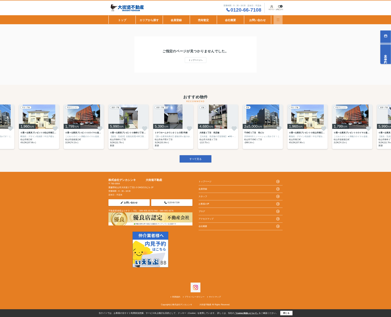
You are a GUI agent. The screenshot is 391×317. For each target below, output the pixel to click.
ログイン (272, 9)
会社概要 (230, 20)
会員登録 (176, 20)
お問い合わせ (257, 20)
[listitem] (128, 126)
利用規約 (176, 297)
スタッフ (203, 196)
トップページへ (196, 60)
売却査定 (203, 20)
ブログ (202, 211)
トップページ (205, 181)
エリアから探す (149, 20)
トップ (122, 20)
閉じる (286, 313)
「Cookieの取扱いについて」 (246, 313)
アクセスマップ (206, 219)
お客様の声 (204, 204)
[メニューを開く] (278, 20)
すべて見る (195, 159)
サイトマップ (215, 297)
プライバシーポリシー (195, 297)
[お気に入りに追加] (10, 128)
